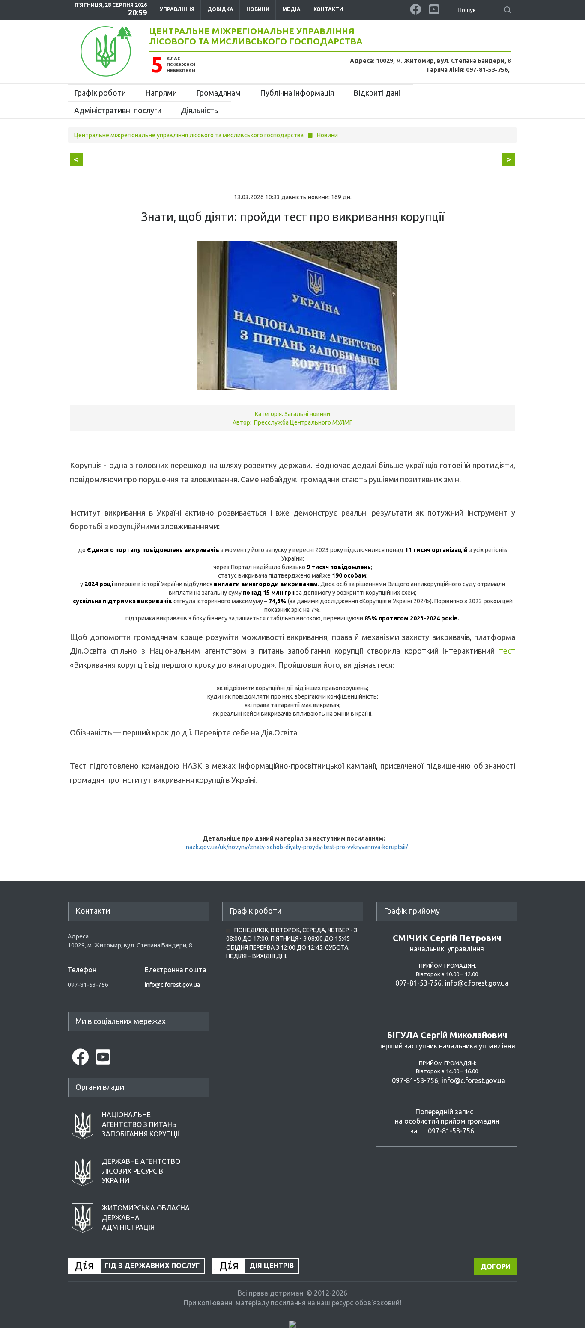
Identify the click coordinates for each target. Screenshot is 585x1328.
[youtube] (435, 7)
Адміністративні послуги (117, 110)
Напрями (161, 93)
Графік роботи (100, 93)
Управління (177, 9)
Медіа (291, 9)
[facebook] (416, 7)
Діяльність (199, 110)
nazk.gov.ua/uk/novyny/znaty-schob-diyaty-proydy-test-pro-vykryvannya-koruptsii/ (297, 847)
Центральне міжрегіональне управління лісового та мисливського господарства (255, 36)
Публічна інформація (297, 93)
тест (507, 650)
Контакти (328, 9)
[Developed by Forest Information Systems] (292, 1324)
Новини (257, 9)
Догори (496, 1266)
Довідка (220, 9)
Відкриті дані (376, 93)
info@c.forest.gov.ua (172, 984)
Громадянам (218, 93)
